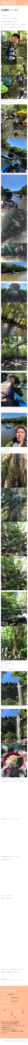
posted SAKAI (18, 1012)
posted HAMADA (5, 1012)
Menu (25, 3)
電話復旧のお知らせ (6, 997)
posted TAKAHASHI (19, 1015)
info (9, 979)
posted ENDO (18, 1010)
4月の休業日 (4, 994)
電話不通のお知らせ (6, 1001)
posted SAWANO (17, 979)
